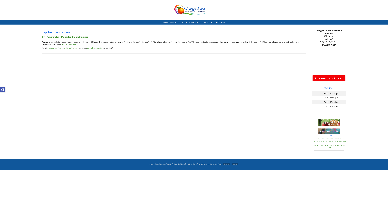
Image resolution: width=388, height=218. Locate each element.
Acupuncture (53, 48)
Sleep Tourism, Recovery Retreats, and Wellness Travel (329, 142)
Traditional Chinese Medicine (67, 48)
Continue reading (68, 44)
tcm (101, 48)
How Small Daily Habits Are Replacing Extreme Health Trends (329, 146)
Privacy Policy (217, 164)
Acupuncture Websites (157, 164)
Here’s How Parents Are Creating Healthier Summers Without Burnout (329, 139)
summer (96, 48)
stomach (90, 48)
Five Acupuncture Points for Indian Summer (65, 37)
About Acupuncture (190, 22)
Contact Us (207, 22)
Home (165, 22)
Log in (235, 164)
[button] (2, 89)
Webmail (226, 164)
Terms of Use (207, 164)
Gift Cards (220, 22)
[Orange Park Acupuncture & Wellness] (194, 10)
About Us (173, 22)
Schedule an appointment (329, 78)
